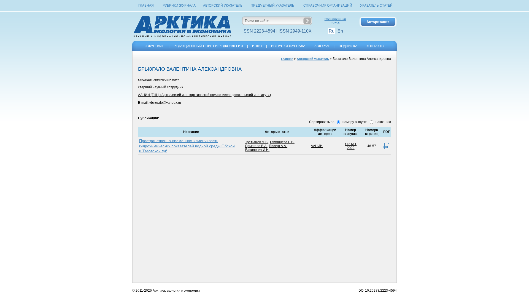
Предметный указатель (272, 5)
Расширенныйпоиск (335, 20)
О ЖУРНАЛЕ (154, 46)
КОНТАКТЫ (375, 46)
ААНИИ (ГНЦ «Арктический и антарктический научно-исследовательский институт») (204, 95)
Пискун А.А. (278, 146)
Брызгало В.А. (256, 146)
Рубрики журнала (179, 5)
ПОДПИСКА (348, 46)
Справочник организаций (327, 5)
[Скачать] (386, 146)
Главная (146, 5)
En (340, 31)
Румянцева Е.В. (282, 142)
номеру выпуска (355, 122)
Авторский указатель (222, 5)
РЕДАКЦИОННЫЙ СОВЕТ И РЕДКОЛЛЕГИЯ (208, 46)
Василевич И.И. (257, 150)
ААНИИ (317, 146)
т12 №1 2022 (351, 146)
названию (383, 122)
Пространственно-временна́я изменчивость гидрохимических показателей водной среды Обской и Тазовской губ (187, 146)
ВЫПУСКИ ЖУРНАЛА (288, 46)
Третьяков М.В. (256, 142)
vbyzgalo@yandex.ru (165, 103)
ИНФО (257, 46)
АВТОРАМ (322, 46)
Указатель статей (376, 5)
